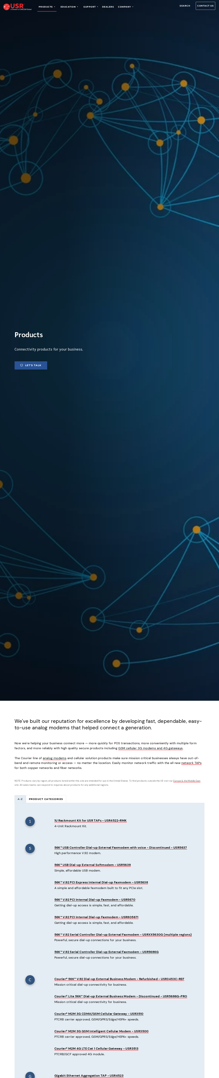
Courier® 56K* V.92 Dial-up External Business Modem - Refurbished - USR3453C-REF (119, 979)
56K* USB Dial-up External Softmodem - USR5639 (92, 865)
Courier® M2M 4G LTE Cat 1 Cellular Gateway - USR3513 (96, 1048)
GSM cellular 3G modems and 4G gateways (150, 748)
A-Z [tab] (20, 799)
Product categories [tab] (46, 799)
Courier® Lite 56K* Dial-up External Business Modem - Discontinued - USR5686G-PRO (120, 996)
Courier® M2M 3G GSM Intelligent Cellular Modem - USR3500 (101, 1031)
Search (185, 5)
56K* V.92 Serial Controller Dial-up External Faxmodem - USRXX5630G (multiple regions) (123, 934)
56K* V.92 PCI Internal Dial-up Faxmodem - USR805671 (96, 917)
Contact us (205, 5)
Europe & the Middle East (187, 780)
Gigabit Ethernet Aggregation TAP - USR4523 (89, 1075)
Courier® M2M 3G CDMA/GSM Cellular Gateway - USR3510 (99, 1014)
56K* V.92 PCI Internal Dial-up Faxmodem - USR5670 (95, 900)
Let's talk (33, 365)
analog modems (54, 758)
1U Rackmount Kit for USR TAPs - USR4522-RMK (90, 820)
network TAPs (191, 763)
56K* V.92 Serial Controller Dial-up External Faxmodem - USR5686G (106, 952)
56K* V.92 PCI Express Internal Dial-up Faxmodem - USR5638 (101, 882)
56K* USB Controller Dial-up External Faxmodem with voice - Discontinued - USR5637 (120, 847)
